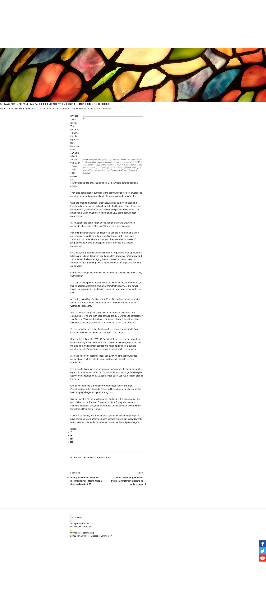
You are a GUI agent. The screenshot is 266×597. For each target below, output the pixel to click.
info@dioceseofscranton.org (82, 532)
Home (3, 108)
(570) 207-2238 (76, 517)
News (108, 457)
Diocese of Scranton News (21, 108)
